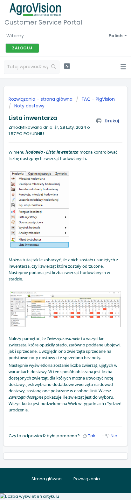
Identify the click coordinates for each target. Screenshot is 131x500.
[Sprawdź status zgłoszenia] (67, 66)
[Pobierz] (54, 249)
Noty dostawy (29, 106)
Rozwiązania (86, 479)
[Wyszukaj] (53, 67)
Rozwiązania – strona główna (41, 99)
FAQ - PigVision (98, 99)
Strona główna (46, 479)
